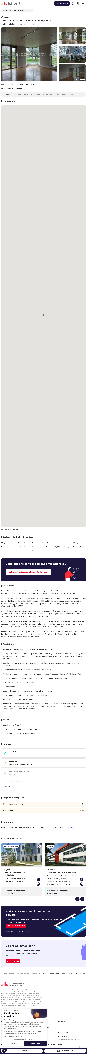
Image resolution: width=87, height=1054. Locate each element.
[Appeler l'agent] (38, 879)
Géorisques (69, 827)
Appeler (23, 1051)
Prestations (47, 94)
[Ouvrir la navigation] (83, 3)
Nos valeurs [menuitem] (62, 1037)
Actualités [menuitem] (62, 1021)
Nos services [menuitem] (63, 1033)
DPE (72, 94)
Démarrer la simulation (16, 926)
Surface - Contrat (22, 94)
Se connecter (23, 931)
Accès (56, 94)
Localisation (8, 94)
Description (35, 94)
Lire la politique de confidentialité (13, 1036)
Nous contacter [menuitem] (62, 3)
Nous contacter (66, 1051)
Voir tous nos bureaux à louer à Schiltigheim (28, 572)
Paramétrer (13, 1043)
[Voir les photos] (3, 29)
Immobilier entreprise (8, 973)
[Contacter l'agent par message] (38, 884)
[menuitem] (73, 3)
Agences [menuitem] (61, 1025)
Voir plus (5, 786)
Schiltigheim (36, 973)
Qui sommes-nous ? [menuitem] (66, 1029)
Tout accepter (36, 1043)
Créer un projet (13, 961)
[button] (4, 1050)
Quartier (65, 94)
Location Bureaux (24, 973)
